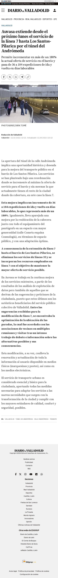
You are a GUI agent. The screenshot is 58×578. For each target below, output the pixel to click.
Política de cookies (42, 571)
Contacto (29, 465)
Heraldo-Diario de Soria (29, 544)
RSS (29, 469)
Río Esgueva (49, 4)
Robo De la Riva (38, 4)
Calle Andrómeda (41, 419)
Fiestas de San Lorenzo (29, 502)
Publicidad (29, 462)
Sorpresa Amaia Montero (21, 4)
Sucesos (29, 509)
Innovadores (29, 519)
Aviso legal (13, 571)
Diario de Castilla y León (29, 534)
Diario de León (29, 537)
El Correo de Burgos (29, 541)
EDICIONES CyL (49, 1)
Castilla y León (29, 496)
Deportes (47, 19)
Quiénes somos (29, 459)
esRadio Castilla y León (29, 550)
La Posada (29, 512)
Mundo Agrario (29, 515)
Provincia (19, 19)
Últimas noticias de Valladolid (29, 525)
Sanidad (29, 506)
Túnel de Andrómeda (24, 419)
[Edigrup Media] (29, 561)
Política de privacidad (26, 571)
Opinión (29, 522)
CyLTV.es (29, 547)
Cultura (29, 499)
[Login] (55, 10)
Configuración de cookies (29, 574)
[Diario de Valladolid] (28, 10)
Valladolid (6, 19)
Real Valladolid (33, 19)
